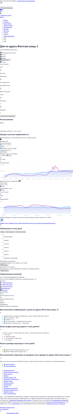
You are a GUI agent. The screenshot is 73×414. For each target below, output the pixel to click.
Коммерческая (8, 27)
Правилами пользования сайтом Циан (20, 400)
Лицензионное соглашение (60, 400)
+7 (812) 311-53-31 (6, 283)
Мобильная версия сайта (7, 407)
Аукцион (6, 376)
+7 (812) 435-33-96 (6, 284)
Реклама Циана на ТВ (10, 377)
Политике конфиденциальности (55, 402)
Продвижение (8, 384)
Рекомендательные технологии (56, 403)
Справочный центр (9, 370)
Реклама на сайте (9, 383)
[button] (38, 237)
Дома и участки (8, 25)
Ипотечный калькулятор (11, 388)
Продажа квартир (10, 366)
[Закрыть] (1, 3)
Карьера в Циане (8, 392)
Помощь (6, 386)
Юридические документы (11, 372)
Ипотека (6, 29)
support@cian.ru (16, 403)
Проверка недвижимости (11, 390)
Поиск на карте (8, 374)
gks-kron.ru (4, 290)
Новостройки (7, 24)
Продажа (6, 22)
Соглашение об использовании (26, 1)
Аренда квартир (10, 364)
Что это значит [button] (4, 192)
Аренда (6, 20)
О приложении (4, 409)
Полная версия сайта (12, 413)
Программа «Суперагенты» (11, 379)
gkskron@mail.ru (5, 288)
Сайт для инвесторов (10, 393)
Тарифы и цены (8, 381)
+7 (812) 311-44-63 (6, 286)
